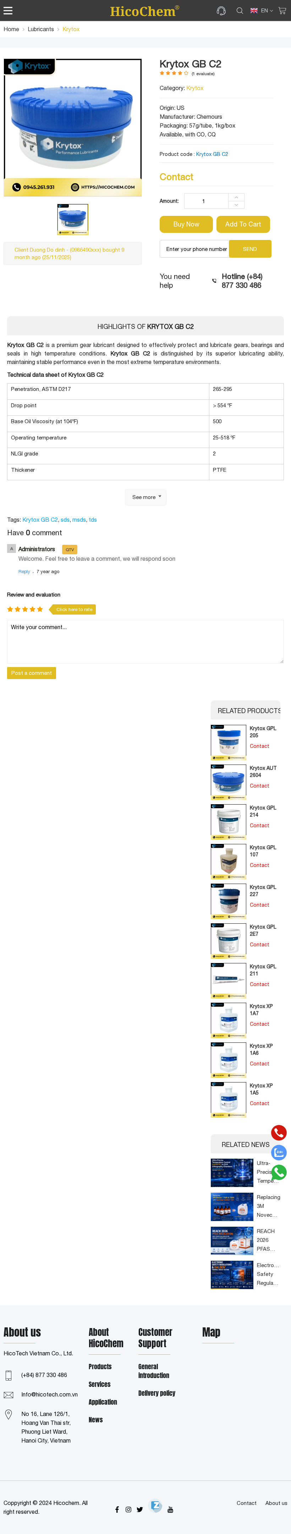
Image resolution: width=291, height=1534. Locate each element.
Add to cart (243, 224)
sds (65, 519)
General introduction (153, 1371)
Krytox (194, 88)
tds (93, 519)
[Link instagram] (128, 1509)
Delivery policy (156, 1393)
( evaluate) (203, 73)
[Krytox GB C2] (72, 219)
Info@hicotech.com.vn (49, 1394)
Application (103, 1402)
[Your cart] (282, 11)
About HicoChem (106, 1338)
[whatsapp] (279, 1172)
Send (250, 249)
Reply (24, 571)
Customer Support (155, 1338)
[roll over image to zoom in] (73, 127)
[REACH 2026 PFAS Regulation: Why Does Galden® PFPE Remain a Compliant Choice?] (232, 1241)
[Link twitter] (140, 1509)
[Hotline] (279, 1133)
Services (100, 1384)
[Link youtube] (170, 1509)
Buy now (186, 224)
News (96, 1420)
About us (276, 1503)
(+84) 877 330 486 (44, 1375)
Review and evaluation (33, 595)
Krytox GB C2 (40, 519)
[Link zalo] (155, 1506)
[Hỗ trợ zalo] (279, 1152)
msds (79, 519)
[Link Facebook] (117, 1509)
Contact (247, 1503)
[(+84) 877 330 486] (223, 10)
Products (100, 1366)
